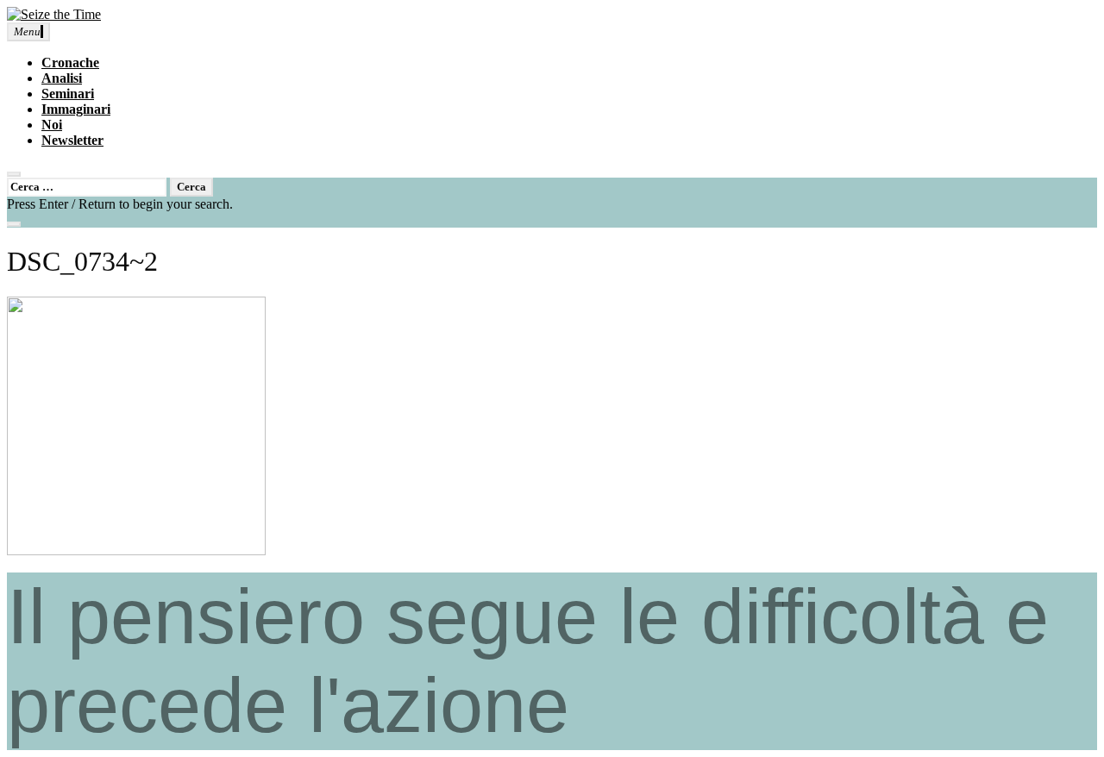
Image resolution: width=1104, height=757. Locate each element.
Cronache (70, 62)
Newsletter (72, 140)
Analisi (61, 78)
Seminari (67, 93)
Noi (51, 124)
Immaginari (75, 109)
